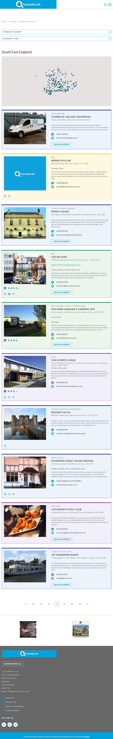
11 (41, 604)
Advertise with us (12, 664)
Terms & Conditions (15, 706)
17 (87, 604)
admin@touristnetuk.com (19, 691)
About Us (10, 698)
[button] (67, 83)
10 (33, 604)
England (12, 21)
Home (4, 21)
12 (49, 604)
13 (56, 604)
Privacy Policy (12, 710)
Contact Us (11, 702)
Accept (86, 736)
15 (72, 604)
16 (80, 604)
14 (64, 604)
